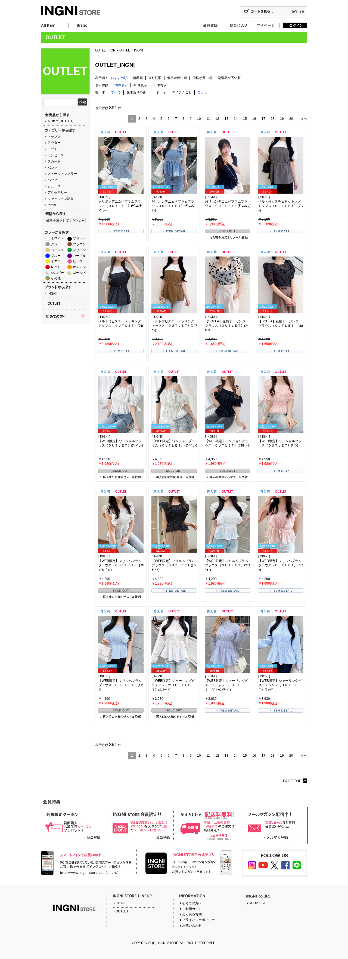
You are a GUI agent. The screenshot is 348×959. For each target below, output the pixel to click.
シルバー (57, 272)
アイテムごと (182, 92)
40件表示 (140, 85)
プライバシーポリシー (198, 920)
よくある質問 (192, 914)
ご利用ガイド (192, 909)
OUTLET (54, 304)
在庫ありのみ (136, 92)
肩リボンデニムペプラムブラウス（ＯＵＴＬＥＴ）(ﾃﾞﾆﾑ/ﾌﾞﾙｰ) (174, 206)
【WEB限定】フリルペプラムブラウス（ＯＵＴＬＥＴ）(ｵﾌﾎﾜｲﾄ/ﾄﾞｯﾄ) (121, 565)
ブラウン (79, 244)
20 (291, 119)
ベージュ (57, 250)
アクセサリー (57, 192)
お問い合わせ (192, 925)
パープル (79, 256)
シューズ (54, 186)
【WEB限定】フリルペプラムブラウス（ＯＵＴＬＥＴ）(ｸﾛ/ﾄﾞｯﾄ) (174, 565)
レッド (56, 267)
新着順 (138, 78)
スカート (54, 161)
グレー (56, 244)
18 (273, 119)
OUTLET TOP (105, 50)
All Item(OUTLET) (60, 121)
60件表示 (159, 85)
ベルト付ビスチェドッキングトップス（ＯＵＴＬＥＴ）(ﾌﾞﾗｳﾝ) (174, 325)
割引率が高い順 (229, 78)
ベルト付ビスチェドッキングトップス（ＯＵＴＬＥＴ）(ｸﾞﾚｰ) (280, 206)
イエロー (57, 261)
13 (226, 119)
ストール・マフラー (62, 174)
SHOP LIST (257, 903)
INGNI (52, 293)
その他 (52, 205)
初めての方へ (192, 903)
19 (282, 119)
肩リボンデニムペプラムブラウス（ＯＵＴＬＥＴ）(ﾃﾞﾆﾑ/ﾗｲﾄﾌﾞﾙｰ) (120, 206)
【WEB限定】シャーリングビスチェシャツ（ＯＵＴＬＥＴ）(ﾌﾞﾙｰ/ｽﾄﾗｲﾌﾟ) (226, 685)
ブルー (56, 256)
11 (208, 119)
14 (236, 119)
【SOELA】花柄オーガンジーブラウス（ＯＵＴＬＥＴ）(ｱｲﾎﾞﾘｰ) (226, 325)
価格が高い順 (202, 78)
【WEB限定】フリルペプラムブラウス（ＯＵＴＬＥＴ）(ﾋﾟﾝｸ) (280, 565)
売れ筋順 (154, 78)
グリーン (79, 250)
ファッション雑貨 (61, 199)
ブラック (79, 238)
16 (254, 119)
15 (245, 119)
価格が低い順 (177, 78)
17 (263, 119)
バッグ (52, 180)
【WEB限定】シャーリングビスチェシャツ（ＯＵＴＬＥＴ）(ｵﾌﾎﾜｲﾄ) (173, 685)
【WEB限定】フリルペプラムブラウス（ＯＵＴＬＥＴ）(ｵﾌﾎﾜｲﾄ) (227, 565)
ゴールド (79, 272)
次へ (304, 119)
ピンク (78, 261)
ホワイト (57, 238)
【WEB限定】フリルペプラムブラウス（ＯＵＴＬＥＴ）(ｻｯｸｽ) (121, 685)
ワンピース (56, 155)
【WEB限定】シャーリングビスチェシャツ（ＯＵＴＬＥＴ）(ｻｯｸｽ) (280, 685)
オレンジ (79, 267)
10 (199, 119)
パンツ (52, 168)
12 (217, 119)
